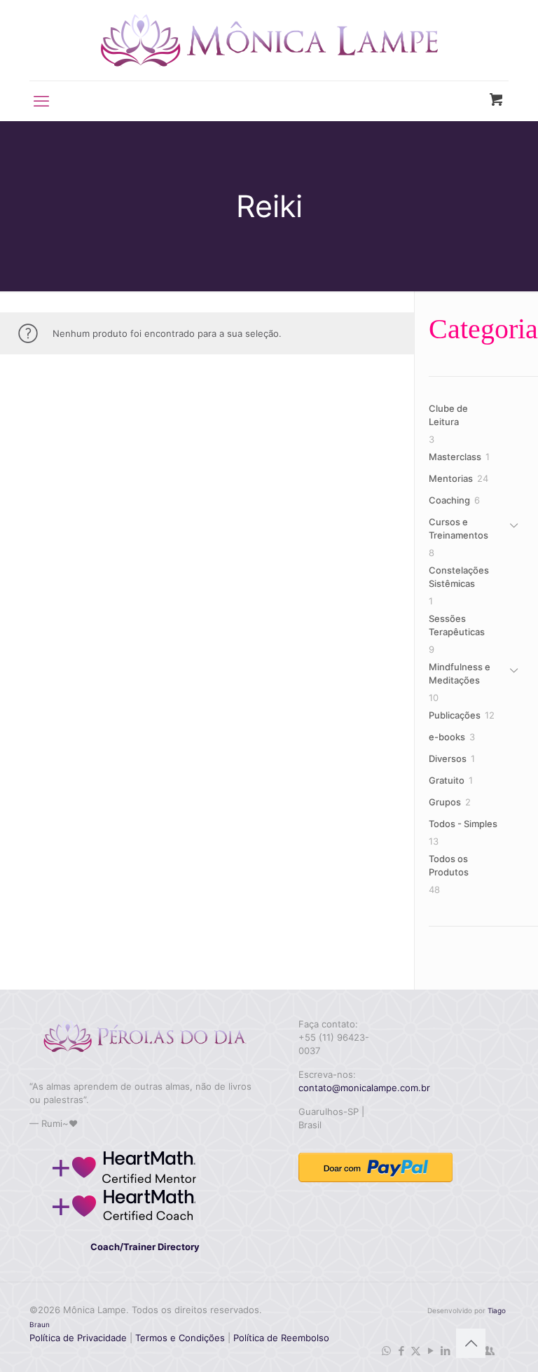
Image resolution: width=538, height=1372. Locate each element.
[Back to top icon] (470, 1343)
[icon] (489, 1350)
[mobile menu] (41, 101)
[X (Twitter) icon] (416, 1350)
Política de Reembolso (279, 1337)
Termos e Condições (180, 1337)
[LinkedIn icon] (445, 1350)
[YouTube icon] (430, 1350)
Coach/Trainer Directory (145, 1246)
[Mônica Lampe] (269, 40)
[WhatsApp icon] (386, 1350)
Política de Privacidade (78, 1337)
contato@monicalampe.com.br (364, 1087)
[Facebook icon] (401, 1350)
